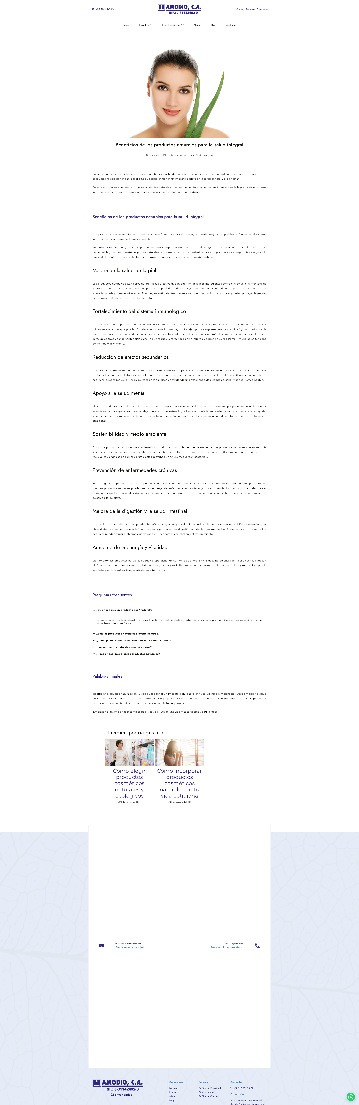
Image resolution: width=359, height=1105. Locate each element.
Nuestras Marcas (171, 25)
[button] (179, 610)
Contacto (231, 25)
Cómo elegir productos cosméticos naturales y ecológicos (129, 783)
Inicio (126, 25)
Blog (213, 25)
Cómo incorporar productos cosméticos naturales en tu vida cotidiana (179, 783)
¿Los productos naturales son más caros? (124, 647)
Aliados (198, 25)
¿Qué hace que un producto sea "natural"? (124, 610)
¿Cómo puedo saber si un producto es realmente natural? (134, 640)
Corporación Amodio (111, 247)
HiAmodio (155, 155)
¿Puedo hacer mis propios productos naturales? (128, 653)
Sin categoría (206, 155)
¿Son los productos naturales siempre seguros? (128, 633)
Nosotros (144, 25)
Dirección (237, 1094)
